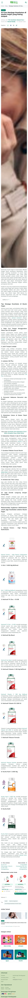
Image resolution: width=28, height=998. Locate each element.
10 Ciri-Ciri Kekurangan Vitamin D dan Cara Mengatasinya (6, 867)
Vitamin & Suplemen (13, 901)
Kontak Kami (4, 979)
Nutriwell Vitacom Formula (8, 762)
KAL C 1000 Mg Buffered (8, 590)
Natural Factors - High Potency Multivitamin (14, 554)
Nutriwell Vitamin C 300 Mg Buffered (14, 694)
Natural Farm (23, 855)
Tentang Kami (4, 977)
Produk (3, 975)
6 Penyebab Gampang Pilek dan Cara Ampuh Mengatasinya (21, 867)
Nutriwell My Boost (6, 660)
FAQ (14, 977)
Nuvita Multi (4, 834)
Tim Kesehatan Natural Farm (16, 20)
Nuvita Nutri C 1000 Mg (8, 796)
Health (3, 10)
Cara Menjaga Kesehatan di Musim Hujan (13, 903)
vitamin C (20, 441)
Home (2, 6)
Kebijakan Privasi (17, 979)
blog (6, 6)
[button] (2, 2)
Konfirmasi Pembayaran (19, 975)
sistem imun (4, 472)
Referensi (3, 897)
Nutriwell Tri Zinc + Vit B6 (8, 624)
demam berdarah (17, 318)
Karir (2, 981)
